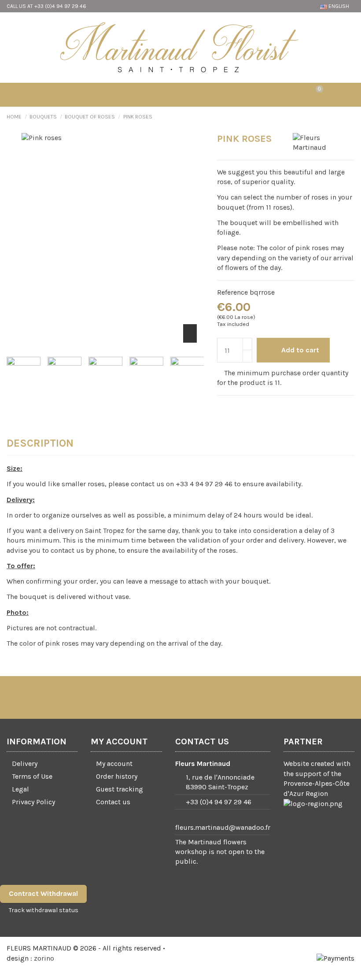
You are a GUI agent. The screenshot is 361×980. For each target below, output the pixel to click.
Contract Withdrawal (43, 893)
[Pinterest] (244, 407)
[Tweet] (233, 407)
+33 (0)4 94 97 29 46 (218, 802)
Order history (116, 776)
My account (114, 763)
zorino (44, 958)
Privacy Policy (33, 802)
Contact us (113, 802)
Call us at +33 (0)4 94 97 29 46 (46, 6)
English (338, 6)
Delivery (24, 763)
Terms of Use (32, 776)
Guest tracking (119, 789)
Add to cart (300, 350)
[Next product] (350, 117)
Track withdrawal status (43, 910)
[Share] (222, 407)
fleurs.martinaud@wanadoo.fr (222, 827)
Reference (232, 292)
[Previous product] (340, 117)
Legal (20, 789)
